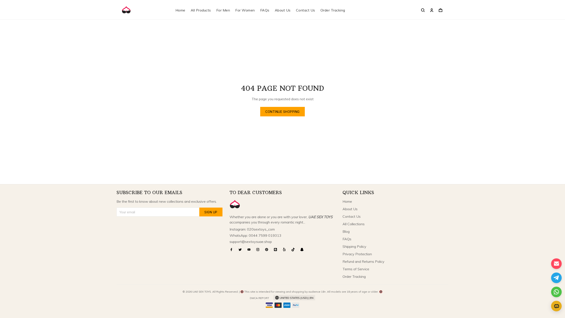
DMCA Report (259, 298)
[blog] (277, 249)
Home (180, 10)
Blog (346, 231)
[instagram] (259, 249)
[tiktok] (294, 249)
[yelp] (285, 249)
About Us (283, 10)
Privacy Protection (357, 254)
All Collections (354, 224)
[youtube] (250, 249)
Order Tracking (332, 10)
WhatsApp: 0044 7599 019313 (255, 235)
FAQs (264, 10)
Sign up (210, 212)
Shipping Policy (354, 246)
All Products (201, 10)
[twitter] (241, 249)
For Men (223, 10)
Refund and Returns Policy (363, 261)
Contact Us (305, 10)
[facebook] (233, 249)
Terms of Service (356, 269)
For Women (245, 10)
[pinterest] (268, 249)
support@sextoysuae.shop (251, 241)
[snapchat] (303, 249)
